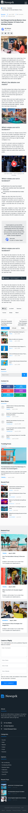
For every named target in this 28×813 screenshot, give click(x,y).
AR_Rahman (8, 28)
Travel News (5, 772)
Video (3, 742)
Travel (22, 328)
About (3, 810)
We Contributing (6, 762)
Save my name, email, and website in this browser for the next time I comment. (14, 677)
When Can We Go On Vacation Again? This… (12, 590)
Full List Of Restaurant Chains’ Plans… (18, 353)
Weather (4, 744)
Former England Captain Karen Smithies (17, 797)
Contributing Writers (6, 765)
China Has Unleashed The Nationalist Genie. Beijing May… (6, 323)
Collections (4, 769)
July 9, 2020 (11, 553)
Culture (3, 747)
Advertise (8, 810)
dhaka (10, 312)
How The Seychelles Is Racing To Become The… (13, 557)
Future (3, 749)
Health (11, 348)
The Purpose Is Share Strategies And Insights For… (22, 323)
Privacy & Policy (17, 810)
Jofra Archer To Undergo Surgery (15, 785)
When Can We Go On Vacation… (16, 339)
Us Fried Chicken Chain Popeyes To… (17, 346)
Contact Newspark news (10, 729)
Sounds (4, 740)
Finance (8, 409)
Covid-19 (4, 774)
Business (9, 8)
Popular (14, 328)
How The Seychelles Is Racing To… (17, 331)
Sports (10, 510)
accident (11, 308)
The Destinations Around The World (16, 791)
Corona (4, 312)
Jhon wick (12, 238)
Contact (24, 810)
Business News (5, 767)
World (16, 312)
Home (4, 8)
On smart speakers (9, 726)
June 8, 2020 (16, 490)
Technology (9, 423)
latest (5, 328)
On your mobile (8, 723)
